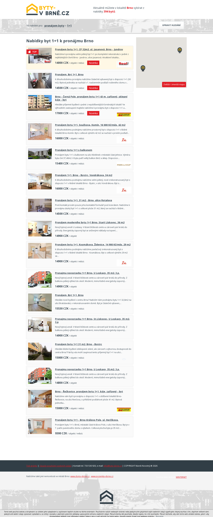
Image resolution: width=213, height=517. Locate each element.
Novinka (93, 62)
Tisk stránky (31, 465)
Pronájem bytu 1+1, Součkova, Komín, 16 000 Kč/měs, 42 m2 (90, 124)
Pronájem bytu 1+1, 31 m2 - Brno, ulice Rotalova (83, 200)
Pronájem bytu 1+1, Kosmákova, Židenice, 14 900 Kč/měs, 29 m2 (92, 244)
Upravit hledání (171, 25)
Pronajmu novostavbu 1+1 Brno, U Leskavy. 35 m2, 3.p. (87, 273)
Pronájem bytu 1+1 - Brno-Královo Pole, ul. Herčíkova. (86, 419)
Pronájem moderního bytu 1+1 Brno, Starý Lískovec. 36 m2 (89, 222)
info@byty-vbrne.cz (113, 465)
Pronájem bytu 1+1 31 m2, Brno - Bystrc (78, 344)
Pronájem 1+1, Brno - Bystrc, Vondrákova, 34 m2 (83, 175)
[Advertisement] (79, 447)
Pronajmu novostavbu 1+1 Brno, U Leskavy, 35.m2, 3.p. (87, 369)
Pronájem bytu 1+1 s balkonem (73, 150)
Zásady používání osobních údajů (55, 465)
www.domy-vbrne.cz (80, 476)
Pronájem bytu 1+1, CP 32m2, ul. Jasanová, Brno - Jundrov (89, 49)
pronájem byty (54, 25)
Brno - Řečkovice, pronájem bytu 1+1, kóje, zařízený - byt (89, 391)
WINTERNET (181, 477)
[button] (143, 68)
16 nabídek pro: (34, 25)
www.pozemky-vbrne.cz (102, 476)
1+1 (69, 25)
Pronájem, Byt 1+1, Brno (69, 74)
